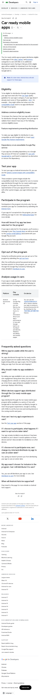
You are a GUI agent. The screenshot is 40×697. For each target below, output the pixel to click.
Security (3, 534)
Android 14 (4, 606)
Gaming (3, 554)
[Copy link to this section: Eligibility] (13, 89)
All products (5, 676)
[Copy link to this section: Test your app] (18, 166)
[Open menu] (3, 2)
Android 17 (4, 597)
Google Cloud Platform (8, 673)
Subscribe (25, 688)
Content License (20, 505)
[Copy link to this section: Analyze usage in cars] (26, 277)
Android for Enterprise (8, 531)
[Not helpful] (16, 18)
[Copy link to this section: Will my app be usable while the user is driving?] (10, 354)
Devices (14, 8)
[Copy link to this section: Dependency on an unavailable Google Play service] (9, 148)
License (10, 683)
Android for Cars (27, 8)
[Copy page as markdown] (18, 27)
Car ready (25, 96)
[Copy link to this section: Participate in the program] (32, 200)
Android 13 (4, 609)
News (3, 540)
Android (3, 528)
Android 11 (4, 615)
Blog (2, 543)
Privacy (3, 566)
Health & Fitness (6, 560)
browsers (29, 60)
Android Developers (6, 14)
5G (2, 569)
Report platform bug (7, 643)
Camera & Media (6, 563)
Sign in (35, 2)
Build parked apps (28, 215)
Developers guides (6, 626)
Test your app (11, 423)
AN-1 (30, 100)
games (20, 60)
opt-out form (23, 258)
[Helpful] (13, 18)
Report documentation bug (9, 646)
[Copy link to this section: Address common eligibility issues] (32, 112)
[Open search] (26, 2)
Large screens (5, 577)
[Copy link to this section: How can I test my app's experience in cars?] (8, 419)
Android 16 (4, 600)
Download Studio (6, 632)
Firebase (4, 670)
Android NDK (5, 635)
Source (3, 537)
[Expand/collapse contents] (12, 33)
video (16, 60)
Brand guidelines (19, 683)
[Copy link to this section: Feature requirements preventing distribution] (3, 131)
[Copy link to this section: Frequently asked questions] (33, 347)
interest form (6, 209)
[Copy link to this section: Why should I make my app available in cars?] (8, 372)
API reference (5, 629)
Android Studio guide (7, 623)
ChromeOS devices (7, 583)
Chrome (3, 667)
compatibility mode (7, 105)
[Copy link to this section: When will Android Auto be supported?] (36, 481)
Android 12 (4, 612)
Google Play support (7, 649)
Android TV (4, 589)
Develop (4, 8)
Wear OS (4, 580)
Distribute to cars (19, 269)
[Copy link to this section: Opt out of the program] (29, 252)
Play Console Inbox (19, 231)
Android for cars (6, 586)
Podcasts (4, 546)
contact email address (13, 234)
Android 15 (4, 603)
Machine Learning (6, 557)
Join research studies (7, 652)
